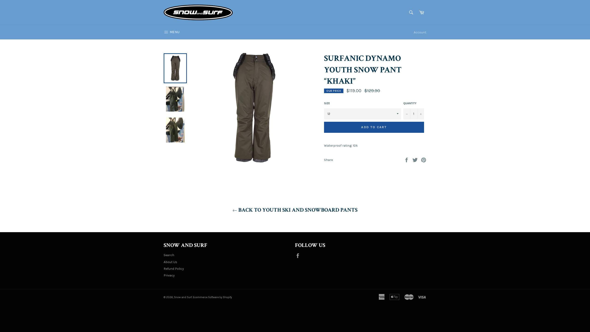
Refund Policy (174, 269)
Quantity (409, 103)
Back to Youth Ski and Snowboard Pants (297, 209)
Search (169, 255)
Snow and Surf (183, 297)
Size (327, 103)
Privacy (169, 275)
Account (420, 32)
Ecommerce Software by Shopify (212, 297)
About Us (170, 262)
